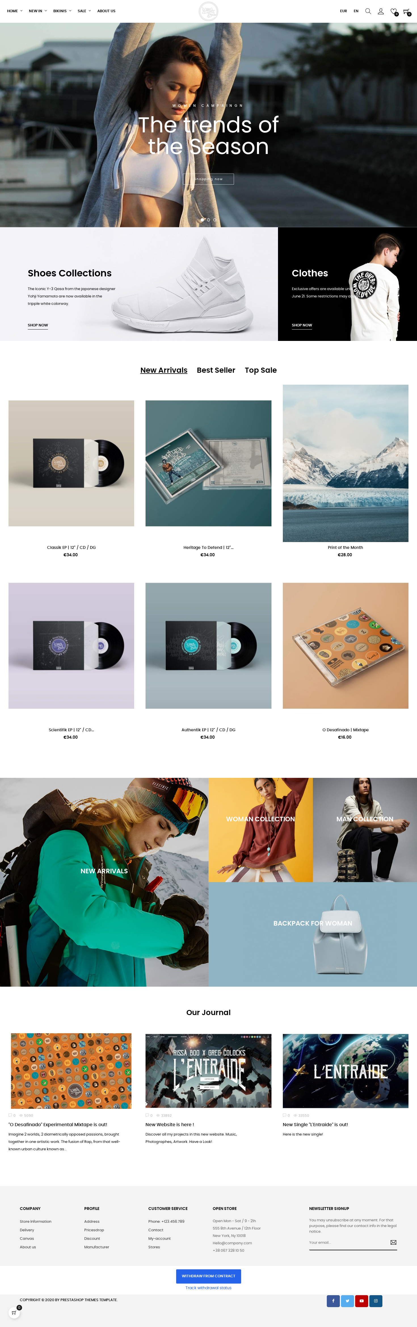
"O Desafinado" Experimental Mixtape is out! (58, 1124)
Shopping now (104, 917)
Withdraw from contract (208, 1276)
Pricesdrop (94, 1230)
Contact (155, 1230)
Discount (92, 1239)
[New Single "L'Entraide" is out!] (345, 1071)
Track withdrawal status (208, 1288)
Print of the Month (345, 548)
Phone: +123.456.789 (166, 1222)
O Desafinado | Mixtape (346, 730)
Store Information (35, 1222)
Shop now (38, 325)
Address (92, 1222)
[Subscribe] (391, 1243)
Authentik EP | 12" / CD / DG (208, 730)
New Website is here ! (170, 1124)
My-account (159, 1239)
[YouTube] (361, 1301)
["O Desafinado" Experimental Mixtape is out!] (71, 1071)
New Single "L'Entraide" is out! (315, 1124)
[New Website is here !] (208, 1071)
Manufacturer (96, 1247)
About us (28, 1247)
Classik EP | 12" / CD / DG (71, 548)
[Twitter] (347, 1301)
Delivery (27, 1230)
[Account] (380, 11)
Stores (154, 1247)
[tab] (164, 370)
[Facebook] (333, 1301)
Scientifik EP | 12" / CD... (71, 730)
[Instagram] (375, 1301)
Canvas (27, 1239)
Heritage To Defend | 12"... (208, 548)
